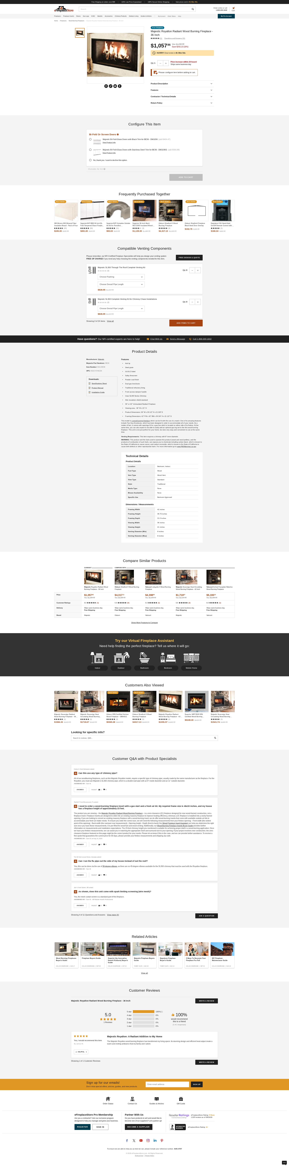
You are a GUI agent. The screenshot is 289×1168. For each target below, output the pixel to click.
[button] (175, 339)
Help (179, 16)
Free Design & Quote (189, 258)
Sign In (100, 1127)
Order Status (172, 16)
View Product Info (109, 142)
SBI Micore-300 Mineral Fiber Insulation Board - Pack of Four (66, 224)
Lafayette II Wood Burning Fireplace (158, 588)
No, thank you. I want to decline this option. (110, 160)
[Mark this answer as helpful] (99, 789)
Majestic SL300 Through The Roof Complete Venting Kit (121, 267)
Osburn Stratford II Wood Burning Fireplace (168, 224)
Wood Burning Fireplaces (76, 21)
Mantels (100, 16)
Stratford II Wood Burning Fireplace (127, 588)
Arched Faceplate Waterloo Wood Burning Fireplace (219, 588)
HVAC (93, 16)
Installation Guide (98, 392)
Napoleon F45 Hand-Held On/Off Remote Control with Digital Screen (221, 224)
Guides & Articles (146, 16)
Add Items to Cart (186, 323)
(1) (161, 38)
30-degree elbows (110, 866)
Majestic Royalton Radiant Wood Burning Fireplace (122, 813)
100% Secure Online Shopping (158, 2)
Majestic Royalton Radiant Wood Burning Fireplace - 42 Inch (170, 715)
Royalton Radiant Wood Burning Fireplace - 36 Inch (96, 588)
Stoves (78, 16)
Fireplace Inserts (68, 16)
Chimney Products (121, 16)
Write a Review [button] (206, 1001)
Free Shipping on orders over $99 (103, 2)
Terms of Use (139, 1155)
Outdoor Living (133, 16)
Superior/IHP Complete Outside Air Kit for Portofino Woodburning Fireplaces (118, 224)
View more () (113, 915)
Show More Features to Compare (144, 623)
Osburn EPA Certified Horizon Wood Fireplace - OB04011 (117, 715)
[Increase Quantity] (166, 63)
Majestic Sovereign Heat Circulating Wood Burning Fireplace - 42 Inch (90, 715)
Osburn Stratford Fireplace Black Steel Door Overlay (195, 224)
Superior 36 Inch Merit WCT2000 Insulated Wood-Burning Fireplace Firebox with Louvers (144, 224)
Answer (80, 789)
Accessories (109, 16)
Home (56, 21)
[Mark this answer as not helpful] (104, 789)
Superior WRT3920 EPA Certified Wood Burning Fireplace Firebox (194, 715)
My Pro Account (226, 16)
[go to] (66, 210)
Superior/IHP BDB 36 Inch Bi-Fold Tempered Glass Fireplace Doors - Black (92, 224)
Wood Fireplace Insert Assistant (175, 823)
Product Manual (97, 388)
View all (144, 973)
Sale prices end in (187, 2)
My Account (161, 16)
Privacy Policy (149, 1155)
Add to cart (186, 177)
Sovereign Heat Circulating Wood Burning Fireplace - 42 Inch (189, 588)
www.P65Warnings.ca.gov (186, 446)
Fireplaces (57, 16)
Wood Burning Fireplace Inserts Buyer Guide (175, 826)
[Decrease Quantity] (160, 63)
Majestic (101, 359)
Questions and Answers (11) (174, 38)
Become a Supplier (138, 1127)
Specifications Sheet (99, 383)
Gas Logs (86, 16)
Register (82, 1127)
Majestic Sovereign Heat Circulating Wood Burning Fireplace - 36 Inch (220, 715)
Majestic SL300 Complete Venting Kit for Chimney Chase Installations (127, 299)
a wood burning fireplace (141, 421)
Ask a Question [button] (206, 916)
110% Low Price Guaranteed (131, 2)
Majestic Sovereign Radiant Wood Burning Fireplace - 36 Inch (65, 715)
